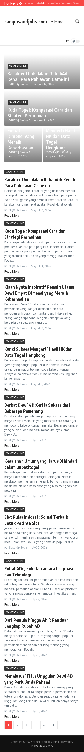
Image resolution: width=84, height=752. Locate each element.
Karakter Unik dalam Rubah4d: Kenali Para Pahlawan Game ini (38, 76)
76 (44, 725)
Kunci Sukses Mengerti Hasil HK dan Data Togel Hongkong (60, 136)
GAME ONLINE (18, 66)
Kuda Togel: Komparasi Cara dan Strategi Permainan (40, 112)
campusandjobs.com (25, 21)
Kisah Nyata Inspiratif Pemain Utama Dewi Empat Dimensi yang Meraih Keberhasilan (21, 128)
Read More (12, 215)
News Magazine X (42, 745)
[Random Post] (67, 41)
